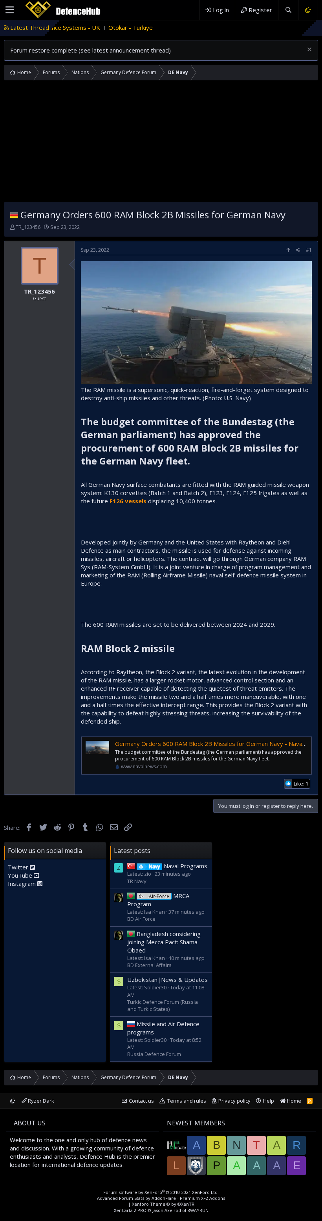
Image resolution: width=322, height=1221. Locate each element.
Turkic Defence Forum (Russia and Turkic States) (162, 1005)
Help (268, 1100)
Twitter (19, 867)
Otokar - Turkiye (104, 27)
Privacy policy (234, 1100)
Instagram (22, 883)
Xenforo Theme (163, 1204)
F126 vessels (128, 501)
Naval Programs (178, 866)
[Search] (288, 10)
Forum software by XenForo (161, 1192)
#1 (309, 250)
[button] (10, 10)
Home (293, 1100)
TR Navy (136, 881)
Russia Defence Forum (154, 1054)
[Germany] (14, 214)
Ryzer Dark (40, 1100)
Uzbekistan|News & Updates (167, 979)
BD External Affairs (149, 965)
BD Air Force (141, 918)
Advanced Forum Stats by (161, 1198)
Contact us (141, 1100)
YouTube (21, 875)
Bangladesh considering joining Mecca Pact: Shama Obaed (164, 942)
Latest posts (132, 850)
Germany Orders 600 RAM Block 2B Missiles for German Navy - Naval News (218, 743)
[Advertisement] (161, 143)
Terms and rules (186, 1100)
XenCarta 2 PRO (130, 1210)
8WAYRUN (198, 1210)
